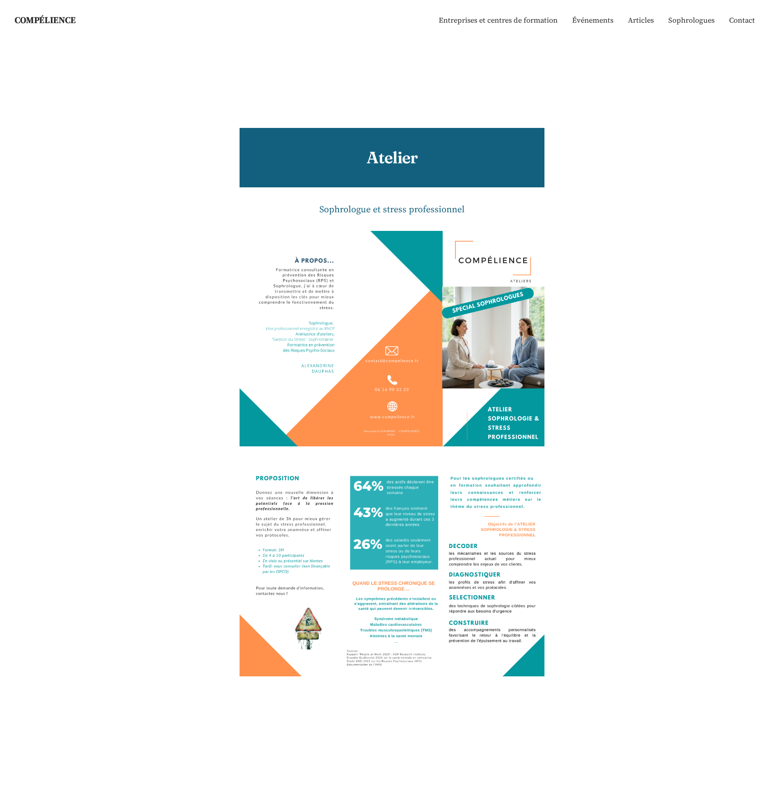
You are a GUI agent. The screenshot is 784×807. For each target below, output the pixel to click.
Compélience (45, 20)
